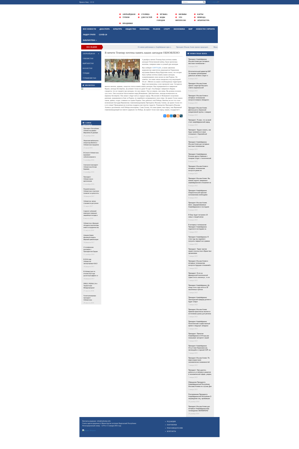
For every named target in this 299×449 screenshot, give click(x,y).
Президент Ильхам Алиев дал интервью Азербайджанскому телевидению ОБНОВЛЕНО (199, 409)
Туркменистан (89, 78)
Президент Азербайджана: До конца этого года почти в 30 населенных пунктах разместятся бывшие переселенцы (198, 287)
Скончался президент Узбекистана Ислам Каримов (91, 167)
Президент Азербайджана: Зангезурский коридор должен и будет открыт (199, 300)
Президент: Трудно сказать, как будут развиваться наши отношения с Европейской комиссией (199, 132)
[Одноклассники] (168, 115)
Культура (117, 29)
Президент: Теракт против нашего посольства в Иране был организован (199, 251)
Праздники (128, 23)
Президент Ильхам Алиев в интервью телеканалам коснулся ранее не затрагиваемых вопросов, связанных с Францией (198, 168)
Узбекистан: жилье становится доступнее (91, 202)
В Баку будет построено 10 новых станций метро (198, 216)
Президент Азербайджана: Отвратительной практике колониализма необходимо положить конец (197, 193)
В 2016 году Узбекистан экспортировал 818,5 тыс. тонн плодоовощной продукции (90, 262)
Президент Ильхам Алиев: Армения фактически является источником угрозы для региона (199, 312)
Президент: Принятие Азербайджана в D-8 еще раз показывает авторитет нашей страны (198, 336)
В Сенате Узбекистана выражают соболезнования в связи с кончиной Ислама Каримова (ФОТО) (91, 155)
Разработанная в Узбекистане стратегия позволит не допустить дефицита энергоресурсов (91, 191)
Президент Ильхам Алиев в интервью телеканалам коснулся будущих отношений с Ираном (199, 263)
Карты (200, 14)
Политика (145, 29)
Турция (86, 73)
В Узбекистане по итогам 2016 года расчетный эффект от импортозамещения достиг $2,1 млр (91, 274)
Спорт (167, 29)
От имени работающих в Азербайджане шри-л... (145, 47)
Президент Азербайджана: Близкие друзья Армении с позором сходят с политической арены (199, 156)
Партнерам (172, 425)
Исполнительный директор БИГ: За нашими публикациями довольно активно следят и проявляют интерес (199, 73)
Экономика (179, 29)
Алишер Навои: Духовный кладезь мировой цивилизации (91, 237)
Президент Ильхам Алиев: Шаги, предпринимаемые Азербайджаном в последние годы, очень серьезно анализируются (198, 205)
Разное (156, 29)
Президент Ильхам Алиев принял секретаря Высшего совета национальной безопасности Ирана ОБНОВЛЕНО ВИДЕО (198, 86)
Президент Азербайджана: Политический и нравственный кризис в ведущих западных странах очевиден (199, 324)
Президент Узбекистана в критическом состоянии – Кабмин (90, 179)
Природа (201, 17)
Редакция (171, 421)
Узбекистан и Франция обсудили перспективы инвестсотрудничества (91, 225)
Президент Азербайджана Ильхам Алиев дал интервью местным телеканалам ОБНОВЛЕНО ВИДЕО (198, 144)
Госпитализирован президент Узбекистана (90, 298)
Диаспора (105, 29)
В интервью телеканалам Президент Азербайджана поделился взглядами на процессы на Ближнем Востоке (199, 227)
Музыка (163, 14)
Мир (190, 29)
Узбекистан (88, 58)
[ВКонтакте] (164, 115)
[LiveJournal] (181, 115)
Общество (130, 29)
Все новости (89, 29)
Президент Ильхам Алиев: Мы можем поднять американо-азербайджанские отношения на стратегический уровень (199, 181)
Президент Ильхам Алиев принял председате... (182, 47)
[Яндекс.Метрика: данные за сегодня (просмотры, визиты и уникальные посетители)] (89, 430)
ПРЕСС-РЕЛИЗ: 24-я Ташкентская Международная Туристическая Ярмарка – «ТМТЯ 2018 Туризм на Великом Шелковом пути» (90, 286)
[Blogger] (177, 115)
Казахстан (87, 68)
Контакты (171, 431)
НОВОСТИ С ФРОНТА (205, 29)
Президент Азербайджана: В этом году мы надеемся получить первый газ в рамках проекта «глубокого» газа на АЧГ (200, 239)
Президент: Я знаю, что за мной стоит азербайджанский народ (199, 121)
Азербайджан (129, 14)
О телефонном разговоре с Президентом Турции (91, 249)
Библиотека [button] (89, 40)
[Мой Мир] (171, 115)
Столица (145, 14)
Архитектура (203, 20)
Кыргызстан (88, 63)
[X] (174, 115)
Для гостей (146, 17)
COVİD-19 (103, 35)
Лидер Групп (89, 35)
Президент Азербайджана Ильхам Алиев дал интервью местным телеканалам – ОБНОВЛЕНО (198, 61)
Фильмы (183, 14)
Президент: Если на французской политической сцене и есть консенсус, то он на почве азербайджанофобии (199, 275)
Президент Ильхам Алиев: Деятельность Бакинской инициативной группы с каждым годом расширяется (199, 110)
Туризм (126, 17)
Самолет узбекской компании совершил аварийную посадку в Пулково (91, 213)
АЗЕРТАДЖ (156, 68)
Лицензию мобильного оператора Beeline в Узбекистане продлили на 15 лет (91, 143)
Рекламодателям (175, 428)
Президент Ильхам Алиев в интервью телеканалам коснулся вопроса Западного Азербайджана (198, 98)
